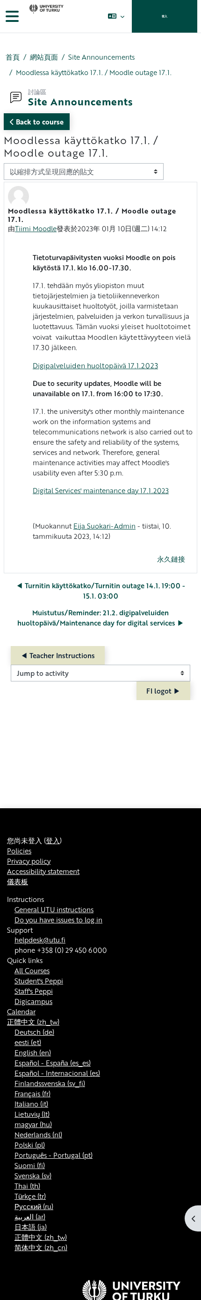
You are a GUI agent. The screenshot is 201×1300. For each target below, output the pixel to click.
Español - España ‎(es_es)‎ (52, 1063)
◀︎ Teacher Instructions (58, 655)
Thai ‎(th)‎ (27, 1186)
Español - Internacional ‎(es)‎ (57, 1073)
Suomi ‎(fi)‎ (29, 1165)
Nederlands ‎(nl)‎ (38, 1134)
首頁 (13, 57)
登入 (164, 16)
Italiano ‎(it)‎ (31, 1104)
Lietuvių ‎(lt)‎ (32, 1114)
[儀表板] (45, 16)
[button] (116, 16)
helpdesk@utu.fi (39, 940)
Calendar (21, 1011)
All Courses (32, 970)
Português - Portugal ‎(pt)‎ (53, 1155)
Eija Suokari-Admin (104, 526)
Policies (19, 851)
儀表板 (17, 881)
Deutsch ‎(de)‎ (34, 1032)
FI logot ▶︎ (163, 691)
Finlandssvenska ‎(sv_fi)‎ (49, 1083)
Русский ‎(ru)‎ (33, 1206)
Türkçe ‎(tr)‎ (30, 1196)
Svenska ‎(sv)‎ (32, 1175)
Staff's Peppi (33, 991)
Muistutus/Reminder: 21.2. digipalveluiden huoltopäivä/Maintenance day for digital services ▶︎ (100, 617)
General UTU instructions (53, 909)
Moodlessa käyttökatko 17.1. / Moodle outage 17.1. (94, 72)
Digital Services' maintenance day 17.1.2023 (101, 490)
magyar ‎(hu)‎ (33, 1124)
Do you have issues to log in (58, 920)
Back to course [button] (39, 122)
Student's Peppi (38, 981)
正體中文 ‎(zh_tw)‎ (33, 1022)
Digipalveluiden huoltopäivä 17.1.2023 (95, 365)
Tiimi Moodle (36, 228)
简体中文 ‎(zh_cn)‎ (40, 1247)
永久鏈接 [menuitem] (171, 559)
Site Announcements (101, 57)
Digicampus (33, 1001)
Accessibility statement (43, 871)
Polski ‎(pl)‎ (29, 1145)
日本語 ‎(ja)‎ (30, 1227)
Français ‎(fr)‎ (32, 1093)
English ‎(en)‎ (32, 1052)
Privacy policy (28, 861)
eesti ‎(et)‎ (27, 1042)
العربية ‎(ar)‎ (29, 1216)
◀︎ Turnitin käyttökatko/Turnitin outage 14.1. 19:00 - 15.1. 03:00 (100, 590)
